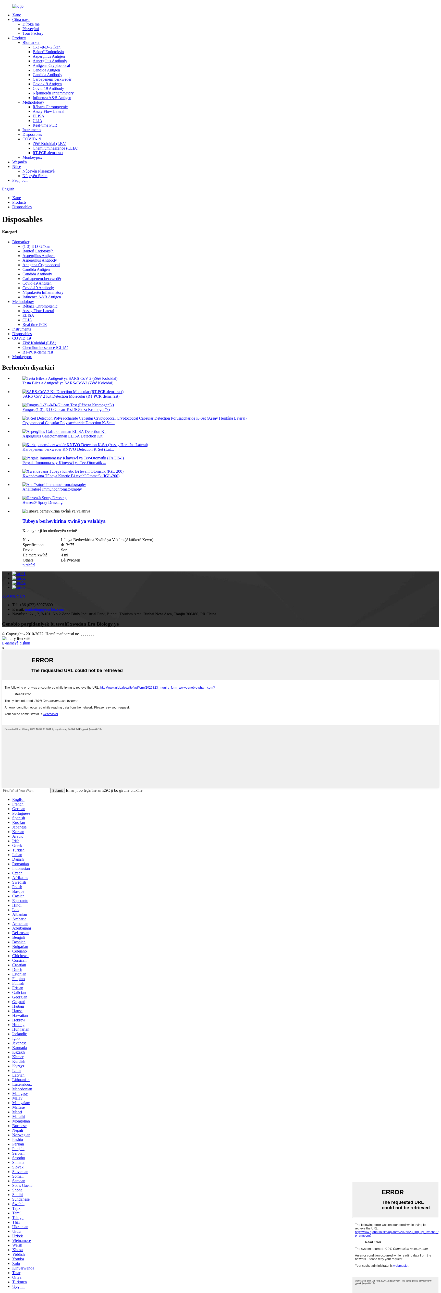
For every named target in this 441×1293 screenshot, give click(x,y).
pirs (25, 565)
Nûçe (16, 166)
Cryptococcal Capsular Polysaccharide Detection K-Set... (68, 423)
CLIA (37, 120)
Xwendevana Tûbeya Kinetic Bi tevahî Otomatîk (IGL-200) (70, 476)
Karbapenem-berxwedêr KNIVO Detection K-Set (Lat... (68, 449)
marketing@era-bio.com (44, 609)
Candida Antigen (46, 70)
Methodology (33, 102)
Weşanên (19, 162)
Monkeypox (32, 157)
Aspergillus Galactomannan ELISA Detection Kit (62, 436)
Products (19, 38)
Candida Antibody (47, 74)
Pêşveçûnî (30, 29)
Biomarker (31, 42)
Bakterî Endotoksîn (48, 52)
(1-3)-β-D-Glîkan (46, 47)
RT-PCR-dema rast (48, 153)
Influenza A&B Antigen (52, 97)
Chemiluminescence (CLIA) (55, 148)
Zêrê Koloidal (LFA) (49, 143)
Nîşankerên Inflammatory (53, 93)
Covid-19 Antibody (48, 88)
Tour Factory (32, 33)
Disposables (32, 134)
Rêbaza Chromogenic (50, 107)
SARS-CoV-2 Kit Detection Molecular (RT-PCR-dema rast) (70, 396)
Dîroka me (31, 24)
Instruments (31, 130)
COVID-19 (31, 139)
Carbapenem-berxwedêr (52, 79)
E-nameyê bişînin (16, 643)
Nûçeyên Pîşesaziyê (38, 171)
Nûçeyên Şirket (34, 176)
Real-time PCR (45, 125)
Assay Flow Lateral (48, 111)
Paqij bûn (20, 180)
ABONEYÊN (13, 596)
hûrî (31, 565)
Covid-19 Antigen (47, 84)
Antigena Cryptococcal (51, 65)
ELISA (38, 116)
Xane (16, 15)
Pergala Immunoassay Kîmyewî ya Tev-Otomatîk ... (64, 462)
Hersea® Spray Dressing (42, 502)
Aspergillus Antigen (49, 56)
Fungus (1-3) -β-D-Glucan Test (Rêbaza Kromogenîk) (66, 409)
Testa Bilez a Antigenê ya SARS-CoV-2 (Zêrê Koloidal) (67, 383)
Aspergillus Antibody (50, 61)
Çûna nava (21, 19)
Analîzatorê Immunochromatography (52, 489)
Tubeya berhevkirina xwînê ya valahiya (64, 521)
